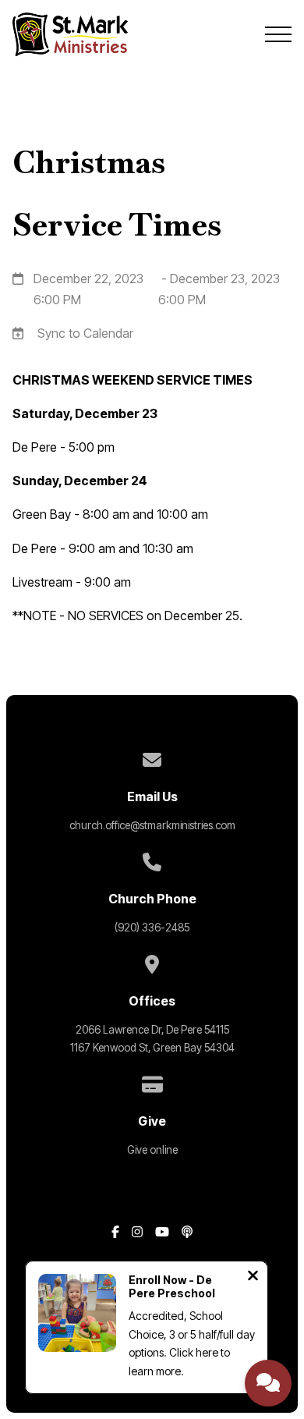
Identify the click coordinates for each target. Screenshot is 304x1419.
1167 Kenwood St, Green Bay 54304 (152, 1047)
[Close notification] (253, 1277)
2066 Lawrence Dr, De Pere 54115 (152, 1029)
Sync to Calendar (85, 333)
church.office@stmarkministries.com (152, 825)
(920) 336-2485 (152, 927)
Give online (152, 1150)
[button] (278, 34)
